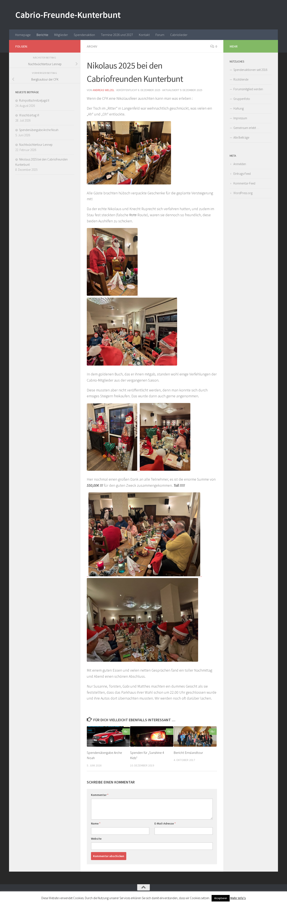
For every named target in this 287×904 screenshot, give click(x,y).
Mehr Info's (238, 898)
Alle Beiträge (241, 137)
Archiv (92, 46)
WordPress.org (243, 193)
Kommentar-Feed (244, 183)
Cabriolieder (178, 35)
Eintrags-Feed (242, 174)
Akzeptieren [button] (220, 898)
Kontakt (144, 35)
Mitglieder (61, 35)
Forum (159, 35)
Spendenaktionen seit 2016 (250, 70)
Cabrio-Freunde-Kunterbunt (68, 14)
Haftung (238, 108)
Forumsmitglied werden (248, 89)
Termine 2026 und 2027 (117, 35)
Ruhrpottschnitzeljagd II (34, 100)
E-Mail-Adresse (165, 823)
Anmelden (239, 164)
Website (96, 838)
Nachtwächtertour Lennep (36, 145)
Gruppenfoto (241, 99)
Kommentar (99, 795)
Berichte (42, 35)
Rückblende (240, 79)
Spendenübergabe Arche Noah (38, 130)
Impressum (240, 118)
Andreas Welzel (103, 90)
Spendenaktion (84, 35)
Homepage (23, 35)
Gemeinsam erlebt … (246, 128)
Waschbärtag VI (29, 115)
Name (95, 823)
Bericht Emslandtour (188, 752)
